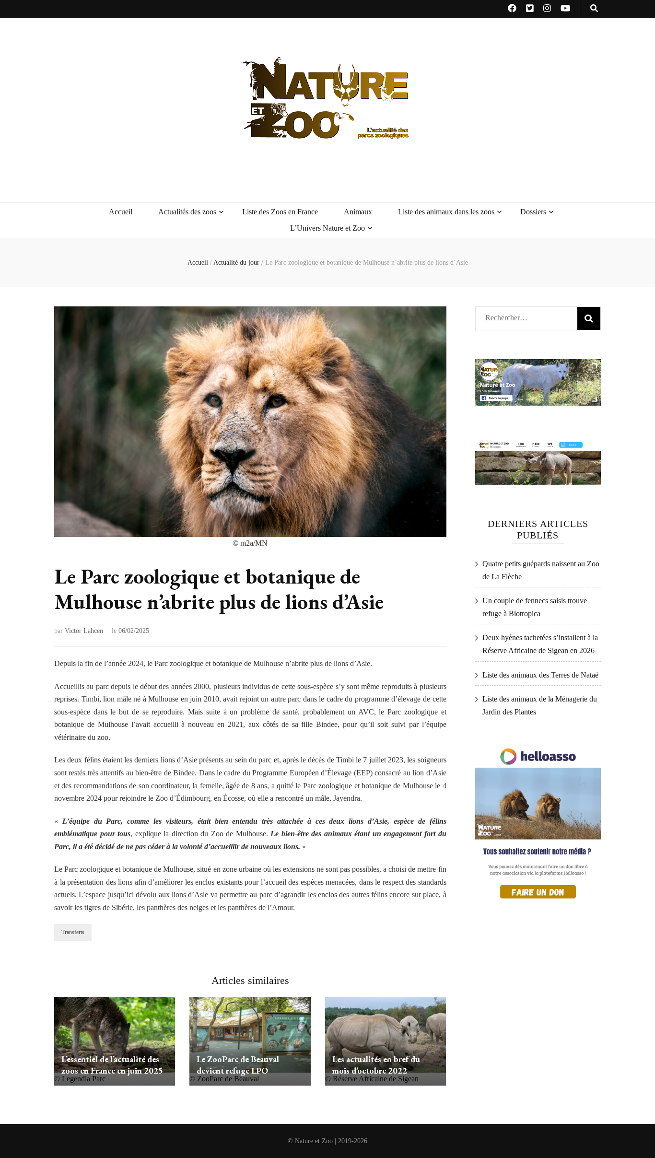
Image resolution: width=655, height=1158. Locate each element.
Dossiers (533, 212)
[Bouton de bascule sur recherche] (594, 8)
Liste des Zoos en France (280, 212)
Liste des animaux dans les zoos (446, 212)
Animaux (358, 212)
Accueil (120, 212)
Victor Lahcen (84, 630)
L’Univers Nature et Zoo (327, 228)
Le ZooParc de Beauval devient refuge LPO (238, 1064)
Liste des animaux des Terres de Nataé (540, 675)
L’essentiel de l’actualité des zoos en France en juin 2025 (112, 1064)
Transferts (72, 932)
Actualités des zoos (187, 212)
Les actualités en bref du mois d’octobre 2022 (376, 1064)
